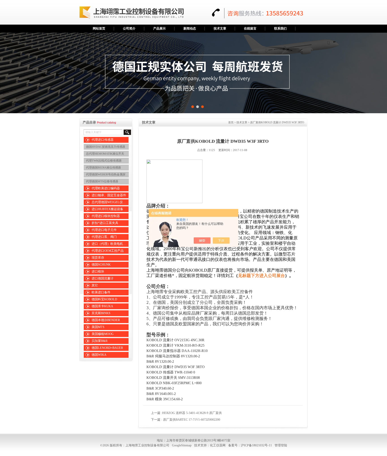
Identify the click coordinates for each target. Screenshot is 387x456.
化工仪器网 (218, 445)
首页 (231, 122)
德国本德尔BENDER (106, 320)
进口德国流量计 (103, 278)
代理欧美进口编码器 (106, 188)
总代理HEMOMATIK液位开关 (105, 153)
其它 (95, 285)
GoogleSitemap (181, 445)
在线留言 (250, 28)
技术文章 (220, 28)
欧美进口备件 (101, 292)
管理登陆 (281, 445)
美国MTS (98, 327)
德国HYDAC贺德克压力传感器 (105, 146)
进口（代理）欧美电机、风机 (111, 243)
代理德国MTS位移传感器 (102, 181)
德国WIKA (99, 354)
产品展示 (159, 28)
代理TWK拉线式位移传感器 (104, 160)
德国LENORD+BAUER (107, 347)
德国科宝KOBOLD (104, 299)
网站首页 (99, 28)
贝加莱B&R (100, 341)
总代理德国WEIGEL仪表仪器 (111, 202)
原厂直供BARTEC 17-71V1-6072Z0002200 (191, 419)
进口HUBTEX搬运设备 (107, 209)
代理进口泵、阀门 (104, 237)
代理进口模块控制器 (106, 216)
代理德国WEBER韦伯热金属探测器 (108, 174)
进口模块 (98, 271)
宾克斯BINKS (101, 313)
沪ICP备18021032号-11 (256, 445)
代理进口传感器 (103, 139)
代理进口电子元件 (104, 230)
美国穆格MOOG (103, 334)
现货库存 (98, 257)
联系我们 (280, 28)
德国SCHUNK (101, 264)
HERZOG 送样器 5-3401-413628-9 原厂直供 (192, 413)
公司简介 (129, 28)
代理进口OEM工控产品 (108, 250)
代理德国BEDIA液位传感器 (103, 167)
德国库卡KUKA (102, 306)
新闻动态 (189, 28)
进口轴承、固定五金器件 (109, 195)
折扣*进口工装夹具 (105, 223)
